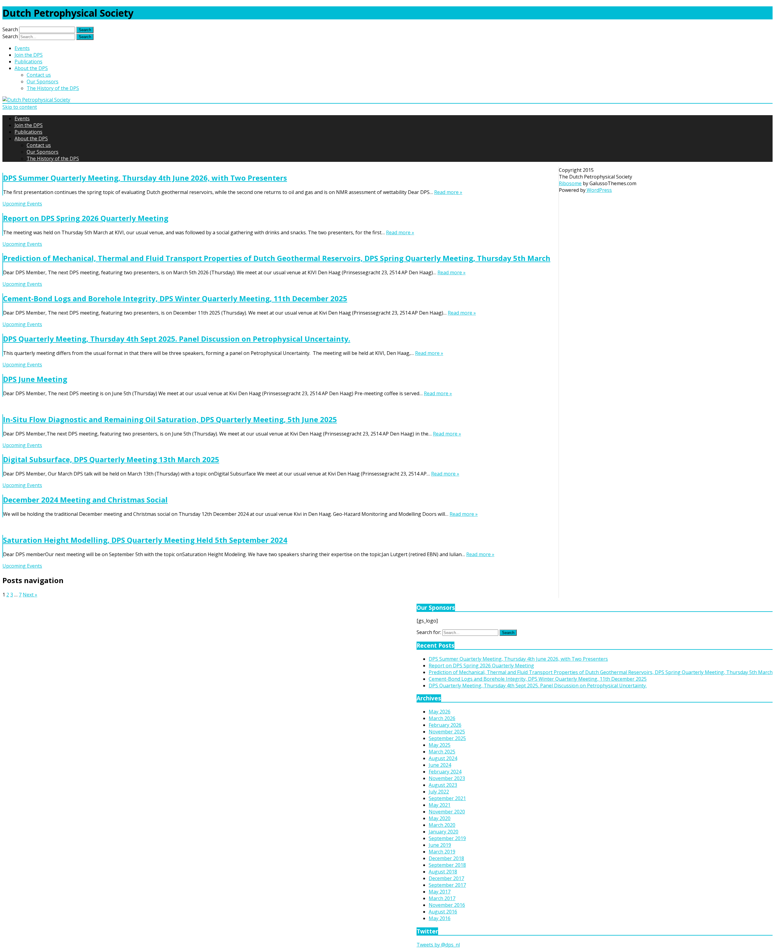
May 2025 (439, 745)
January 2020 (443, 831)
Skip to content (19, 107)
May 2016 (439, 918)
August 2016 (443, 911)
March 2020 (442, 825)
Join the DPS (29, 55)
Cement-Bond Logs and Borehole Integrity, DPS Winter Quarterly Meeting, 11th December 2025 (175, 298)
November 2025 (447, 731)
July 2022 (439, 791)
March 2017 (442, 898)
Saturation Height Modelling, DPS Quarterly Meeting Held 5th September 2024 (145, 540)
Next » (30, 594)
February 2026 (445, 725)
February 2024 (445, 771)
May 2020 (439, 818)
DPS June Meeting (35, 379)
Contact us (39, 75)
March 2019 (442, 851)
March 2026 (442, 718)
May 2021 (439, 805)
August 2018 (443, 871)
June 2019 (440, 845)
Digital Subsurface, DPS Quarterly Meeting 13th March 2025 (111, 459)
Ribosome (570, 183)
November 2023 (447, 778)
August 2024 (443, 758)
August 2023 (443, 785)
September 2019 (447, 838)
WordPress (598, 190)
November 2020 (447, 811)
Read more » (448, 192)
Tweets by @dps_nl (438, 944)
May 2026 (439, 711)
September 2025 (447, 738)
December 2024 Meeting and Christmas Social (85, 500)
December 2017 (446, 878)
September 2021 (447, 798)
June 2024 (440, 765)
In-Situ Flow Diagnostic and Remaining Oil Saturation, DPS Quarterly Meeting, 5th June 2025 (170, 419)
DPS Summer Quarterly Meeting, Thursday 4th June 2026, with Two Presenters (145, 178)
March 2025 (442, 751)
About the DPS (31, 68)
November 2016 (447, 905)
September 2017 (447, 885)
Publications (28, 61)
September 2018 (447, 865)
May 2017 (439, 891)
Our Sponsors (42, 81)
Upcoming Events (22, 203)
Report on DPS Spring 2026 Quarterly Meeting (85, 218)
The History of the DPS (53, 88)
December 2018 (446, 858)
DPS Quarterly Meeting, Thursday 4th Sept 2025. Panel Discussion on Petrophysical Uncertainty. (176, 339)
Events (22, 48)
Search (10, 29)
